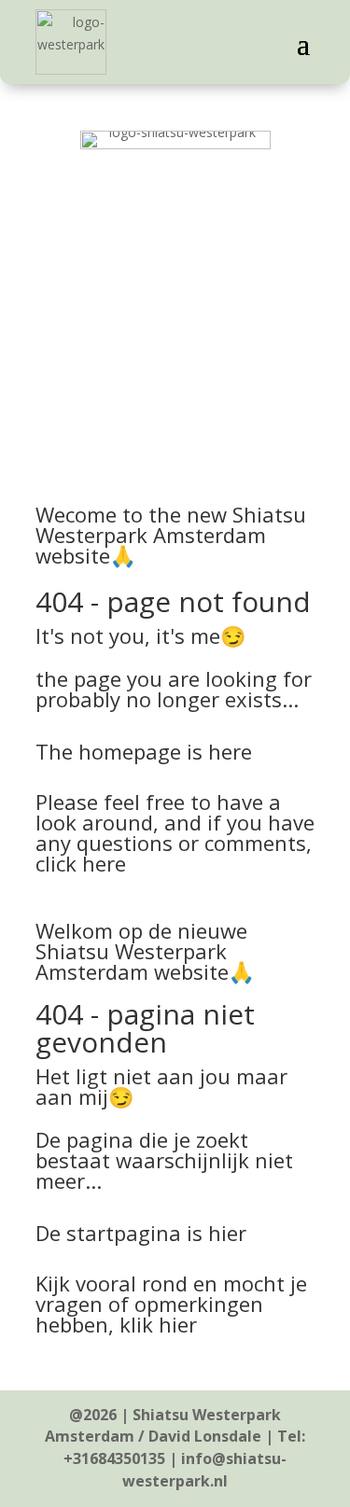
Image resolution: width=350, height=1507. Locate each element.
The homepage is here (143, 751)
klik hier (158, 1324)
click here (80, 863)
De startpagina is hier (140, 1233)
